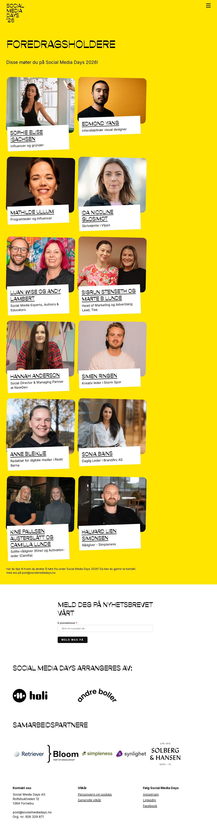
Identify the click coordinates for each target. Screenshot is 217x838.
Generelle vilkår (89, 800)
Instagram (151, 794)
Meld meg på (72, 639)
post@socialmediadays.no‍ (32, 812)
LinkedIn (149, 800)
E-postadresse (67, 623)
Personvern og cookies (95, 794)
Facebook (150, 806)
